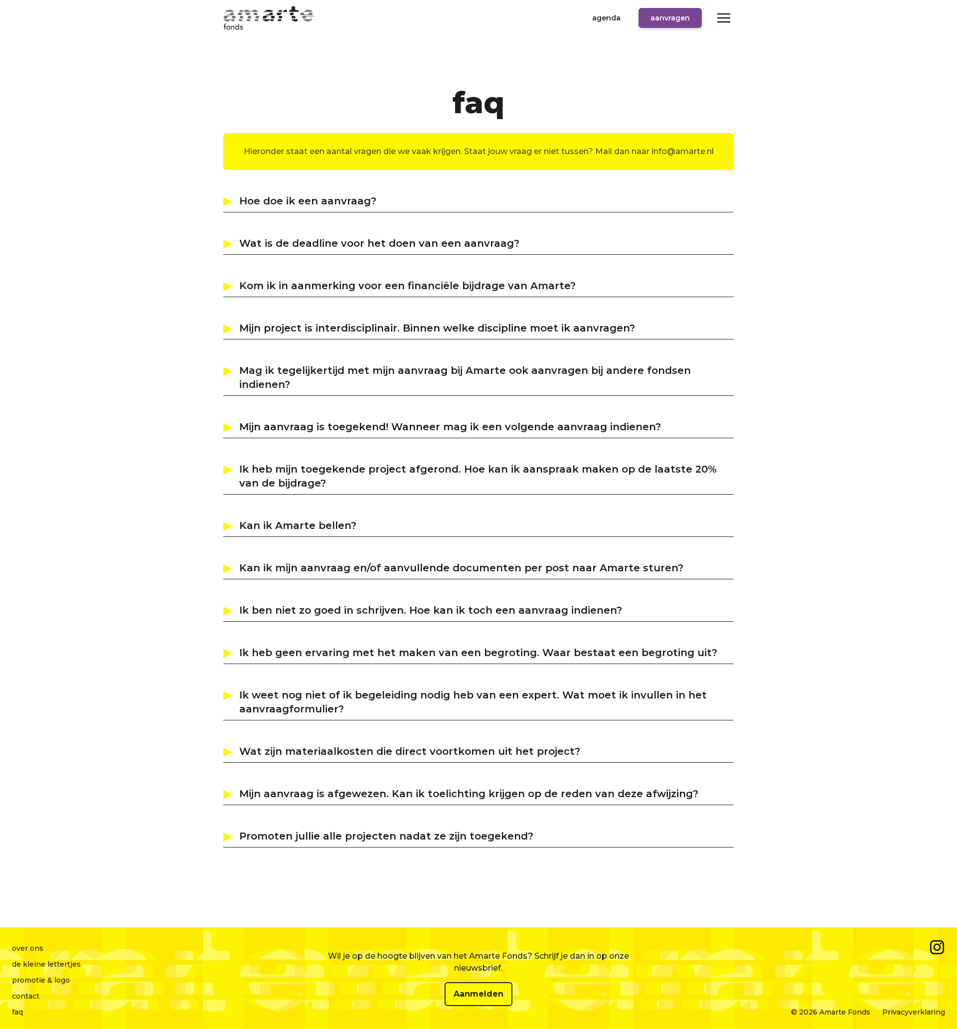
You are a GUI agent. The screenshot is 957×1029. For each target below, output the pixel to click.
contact (25, 996)
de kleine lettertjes (46, 964)
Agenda (606, 17)
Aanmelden (478, 994)
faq (17, 1012)
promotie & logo (41, 980)
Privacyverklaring (913, 1012)
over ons (27, 948)
